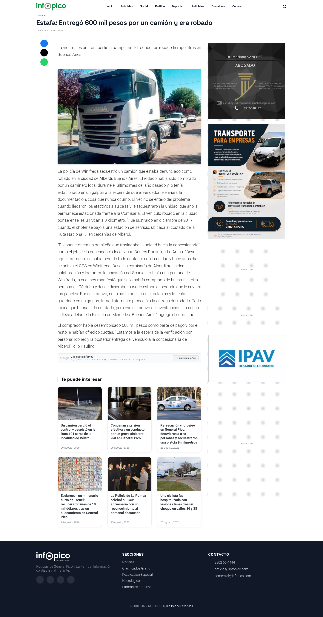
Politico (160, 6)
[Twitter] (60, 580)
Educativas (218, 6)
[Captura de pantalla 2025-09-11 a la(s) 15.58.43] (246, 81)
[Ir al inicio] (51, 6)
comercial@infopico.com (233, 576)
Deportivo (178, 6)
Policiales (127, 6)
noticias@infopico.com (231, 569)
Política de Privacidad (180, 606)
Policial (43, 15)
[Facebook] (40, 580)
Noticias (128, 562)
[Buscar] (285, 6)
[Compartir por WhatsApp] (44, 62)
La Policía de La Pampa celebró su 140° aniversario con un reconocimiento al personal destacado (128, 504)
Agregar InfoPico (187, 358)
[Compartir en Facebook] (44, 43)
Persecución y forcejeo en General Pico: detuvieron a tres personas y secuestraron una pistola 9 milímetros (179, 434)
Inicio (110, 6)
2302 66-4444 (225, 562)
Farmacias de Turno (137, 587)
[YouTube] (71, 580)
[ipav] (246, 358)
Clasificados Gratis (136, 568)
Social (144, 6)
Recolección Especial (137, 574)
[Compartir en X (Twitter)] (44, 52)
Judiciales (197, 6)
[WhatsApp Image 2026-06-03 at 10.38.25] (246, 181)
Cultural (237, 6)
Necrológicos (131, 581)
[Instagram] (50, 580)
